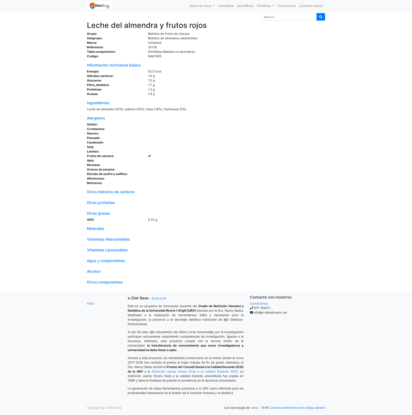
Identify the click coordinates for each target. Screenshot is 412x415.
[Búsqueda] (321, 17)
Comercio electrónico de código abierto (297, 407)
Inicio (90, 303)
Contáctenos (259, 303)
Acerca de (159, 298)
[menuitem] (225, 6)
